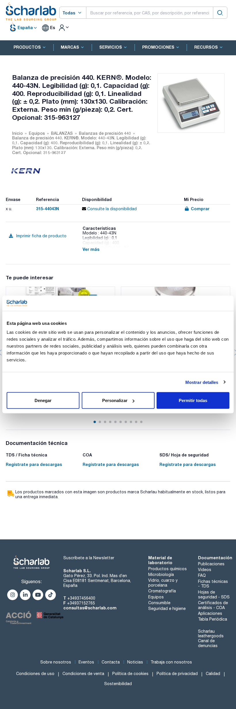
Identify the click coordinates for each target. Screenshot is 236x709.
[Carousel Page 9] (136, 422)
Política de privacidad (177, 673)
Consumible (159, 602)
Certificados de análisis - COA (213, 605)
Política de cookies (130, 673)
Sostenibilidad (118, 683)
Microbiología (161, 574)
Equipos (156, 597)
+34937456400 (81, 598)
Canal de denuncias (208, 643)
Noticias (135, 662)
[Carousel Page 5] (115, 422)
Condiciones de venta (83, 673)
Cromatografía (162, 591)
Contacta (111, 662)
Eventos (86, 662)
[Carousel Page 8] (131, 422)
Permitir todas (193, 400)
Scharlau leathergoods (211, 633)
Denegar (43, 400)
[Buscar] (220, 12)
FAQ (202, 575)
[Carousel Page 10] (141, 422)
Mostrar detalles (201, 382)
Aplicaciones (210, 613)
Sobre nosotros (55, 662)
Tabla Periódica (212, 619)
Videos (204, 569)
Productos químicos (167, 568)
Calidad (213, 673)
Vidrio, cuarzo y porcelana (163, 582)
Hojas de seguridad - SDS (214, 594)
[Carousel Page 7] (126, 422)
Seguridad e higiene (167, 608)
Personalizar (114, 400)
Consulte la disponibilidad (111, 208)
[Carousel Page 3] (105, 422)
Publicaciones (211, 564)
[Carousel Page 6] (120, 422)
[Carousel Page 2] (100, 422)
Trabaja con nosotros (171, 662)
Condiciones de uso (35, 673)
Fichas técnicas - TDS (213, 584)
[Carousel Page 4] (110, 422)
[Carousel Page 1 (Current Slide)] (95, 422)
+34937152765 (81, 603)
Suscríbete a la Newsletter (88, 558)
